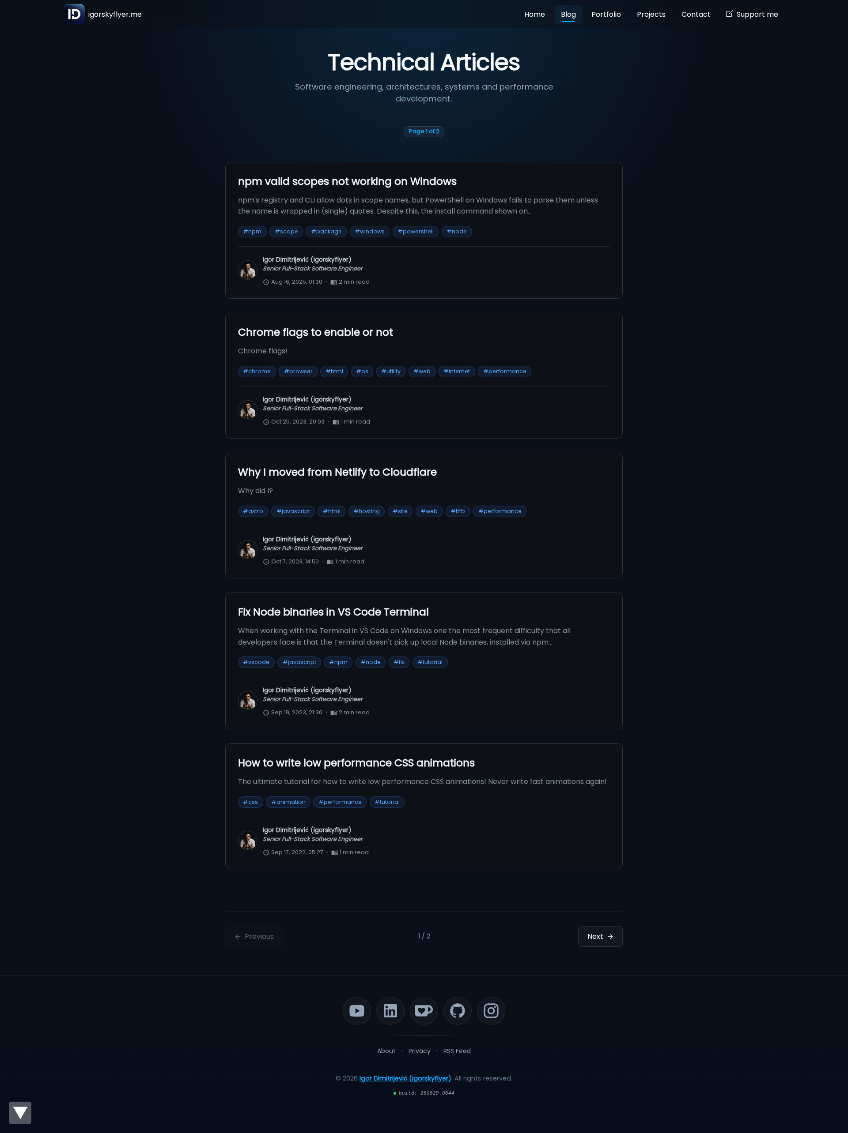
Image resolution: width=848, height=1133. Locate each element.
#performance (504, 371)
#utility (391, 371)
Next (600, 936)
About (386, 1051)
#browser (298, 371)
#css (250, 802)
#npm (252, 231)
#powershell (416, 231)
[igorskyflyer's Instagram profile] (491, 1011)
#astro (253, 511)
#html (334, 371)
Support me (757, 14)
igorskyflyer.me (115, 14)
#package (326, 231)
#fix (399, 662)
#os (362, 371)
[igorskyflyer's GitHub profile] (457, 1011)
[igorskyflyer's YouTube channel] (357, 1011)
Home (534, 14)
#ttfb (457, 511)
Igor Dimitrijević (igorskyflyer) (405, 1078)
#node (457, 231)
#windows (370, 231)
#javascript (293, 511)
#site (400, 511)
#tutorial (430, 662)
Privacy (420, 1051)
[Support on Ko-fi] (424, 1011)
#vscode (256, 662)
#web (422, 371)
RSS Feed (457, 1051)
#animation (288, 802)
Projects (651, 14)
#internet (456, 371)
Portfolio (606, 14)
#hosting (366, 511)
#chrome (257, 371)
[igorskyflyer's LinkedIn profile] (390, 1011)
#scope (286, 231)
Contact (696, 14)
